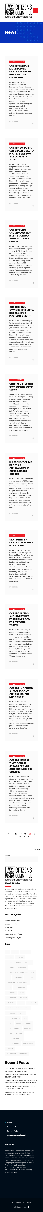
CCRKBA (15, 121)
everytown (30, 977)
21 (34, 834)
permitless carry (23, 1023)
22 (15, 836)
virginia (10, 1048)
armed (15, 952)
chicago (20, 957)
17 (16, 834)
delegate (10, 967)
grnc (9, 987)
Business (25, 952)
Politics (27, 1028)
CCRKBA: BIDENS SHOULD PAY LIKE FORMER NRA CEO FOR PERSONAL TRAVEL (19, 619)
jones (21, 1003)
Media (7, 931)
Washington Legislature (17, 1054)
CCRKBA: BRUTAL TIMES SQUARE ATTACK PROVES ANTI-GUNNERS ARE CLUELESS (20, 766)
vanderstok (28, 1043)
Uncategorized (11, 938)
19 (25, 834)
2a (7, 952)
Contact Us (12, 1127)
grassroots (9, 924)
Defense (28, 962)
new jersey (11, 1013)
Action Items (16, 380)
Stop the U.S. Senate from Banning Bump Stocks (21, 386)
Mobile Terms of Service (17, 1135)
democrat (22, 967)
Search (7, 855)
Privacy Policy (13, 1131)
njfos (22, 1013)
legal (7, 927)
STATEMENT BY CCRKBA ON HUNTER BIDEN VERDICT (21, 542)
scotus (19, 1033)
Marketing (32, 1003)
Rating (9, 1033)
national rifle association (18, 1008)
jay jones (11, 1003)
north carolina (13, 1018)
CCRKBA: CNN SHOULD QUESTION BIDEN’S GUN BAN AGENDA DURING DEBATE (20, 235)
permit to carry (13, 1028)
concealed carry (14, 962)
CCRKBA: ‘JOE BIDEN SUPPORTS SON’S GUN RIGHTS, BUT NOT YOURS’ (21, 693)
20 (30, 834)
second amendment (14, 1038)
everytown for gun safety (18, 982)
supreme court (13, 1043)
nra (25, 1018)
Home (9, 1123)
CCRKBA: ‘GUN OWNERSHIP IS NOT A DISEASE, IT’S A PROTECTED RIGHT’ (21, 311)
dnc (8, 977)
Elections (18, 977)
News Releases (17, 61)
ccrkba (10, 957)
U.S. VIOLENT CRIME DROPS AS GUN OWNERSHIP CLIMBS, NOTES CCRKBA (20, 468)
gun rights (11, 992)
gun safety (11, 998)
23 (20, 836)
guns (22, 992)
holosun (23, 998)
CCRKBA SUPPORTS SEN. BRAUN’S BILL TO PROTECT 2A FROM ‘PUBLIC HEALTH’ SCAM (21, 153)
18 (21, 834)
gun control (20, 987)
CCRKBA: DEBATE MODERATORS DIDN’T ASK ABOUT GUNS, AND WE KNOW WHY (20, 71)
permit (9, 1023)
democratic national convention (20, 972)
